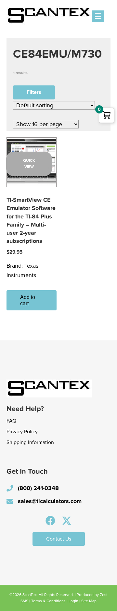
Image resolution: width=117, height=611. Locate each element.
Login (73, 601)
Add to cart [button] (27, 300)
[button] (50, 521)
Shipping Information (30, 442)
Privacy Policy (22, 431)
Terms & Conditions (48, 601)
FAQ (11, 421)
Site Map (89, 601)
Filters (34, 92)
